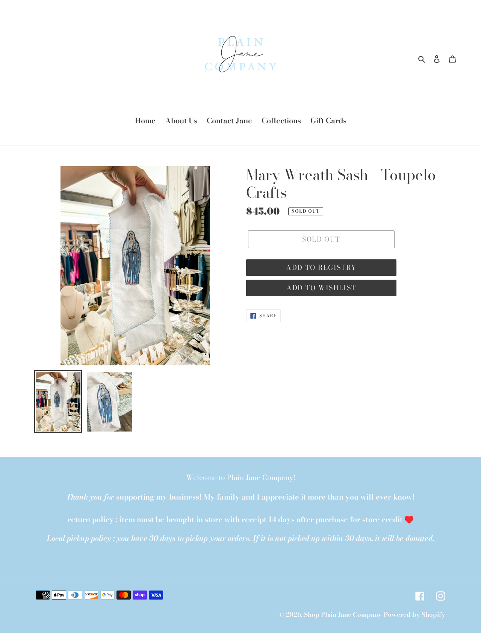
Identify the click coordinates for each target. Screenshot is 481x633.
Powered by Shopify (414, 614)
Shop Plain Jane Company (343, 614)
